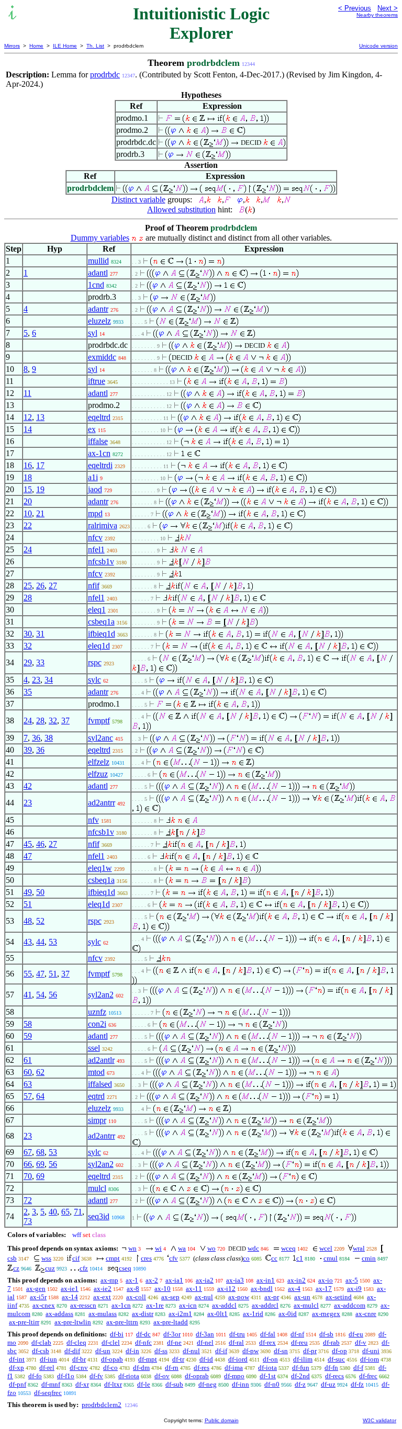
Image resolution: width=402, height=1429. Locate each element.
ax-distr (142, 1314)
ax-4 (294, 1288)
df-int (17, 1359)
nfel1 (96, 549)
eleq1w (100, 868)
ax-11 (194, 1288)
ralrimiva (102, 525)
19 (40, 489)
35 (28, 691)
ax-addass (59, 1314)
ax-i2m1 (180, 1314)
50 (40, 892)
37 (65, 720)
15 (28, 489)
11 (27, 393)
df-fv (96, 1376)
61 (28, 1060)
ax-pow (238, 1297)
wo (211, 1248)
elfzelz (98, 761)
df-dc (143, 1334)
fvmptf (99, 720)
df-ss (161, 1351)
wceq (288, 1248)
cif (76, 1258)
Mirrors (12, 46)
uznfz (97, 1011)
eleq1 (97, 609)
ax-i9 (354, 1288)
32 (28, 645)
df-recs (334, 1376)
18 (28, 477)
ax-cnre (365, 1314)
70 (28, 1176)
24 (28, 549)
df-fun (300, 1367)
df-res (201, 1367)
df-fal (267, 1334)
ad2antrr (101, 802)
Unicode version (378, 46)
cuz (50, 1268)
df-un (102, 1351)
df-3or (172, 1334)
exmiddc (102, 357)
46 (40, 844)
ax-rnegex (326, 1314)
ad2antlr (101, 1060)
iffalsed (100, 1084)
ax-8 (133, 1288)
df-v (360, 1342)
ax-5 (351, 1280)
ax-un (302, 1297)
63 (28, 1084)
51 (28, 904)
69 (40, 1164)
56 (53, 994)
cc (274, 1258)
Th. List (95, 46)
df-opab (112, 1359)
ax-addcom (349, 1305)
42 (28, 785)
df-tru (237, 1334)
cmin (369, 1258)
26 (40, 585)
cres (146, 1258)
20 (28, 501)
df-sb (326, 1334)
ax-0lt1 (217, 1314)
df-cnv (79, 1367)
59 (28, 1035)
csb (12, 1258)
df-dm (141, 1367)
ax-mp (109, 1280)
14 (28, 429)
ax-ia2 (205, 1280)
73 (28, 1221)
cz (16, 1268)
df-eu (356, 1334)
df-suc (336, 1359)
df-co (110, 1367)
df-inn (240, 1384)
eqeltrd (99, 417)
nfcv (95, 537)
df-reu (299, 1342)
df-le (143, 1384)
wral (359, 1248)
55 (28, 973)
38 (48, 737)
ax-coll (136, 1297)
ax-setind (339, 1297)
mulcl (97, 1188)
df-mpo (234, 1376)
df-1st (268, 1376)
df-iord (238, 1359)
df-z (300, 1384)
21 (40, 513)
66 (28, 1164)
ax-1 (132, 1280)
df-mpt (147, 1359)
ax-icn (188, 1305)
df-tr (178, 1359)
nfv (93, 819)
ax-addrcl (265, 1305)
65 (65, 1211)
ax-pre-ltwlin (72, 1322)
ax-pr (271, 1297)
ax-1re (155, 1305)
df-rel (46, 1367)
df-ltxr (113, 1384)
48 (28, 920)
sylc (94, 679)
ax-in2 (296, 1280)
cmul (330, 1258)
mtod (96, 1072)
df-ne (174, 1342)
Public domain (222, 1420)
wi (158, 1248)
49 (28, 892)
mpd (95, 513)
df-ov (162, 1376)
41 (28, 994)
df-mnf (50, 1384)
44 (40, 941)
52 (40, 920)
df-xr (82, 1384)
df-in (132, 1351)
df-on (270, 1359)
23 (36, 679)
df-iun (48, 1359)
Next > (387, 8)
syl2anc (100, 737)
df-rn (171, 1367)
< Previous (354, 8)
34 (48, 679)
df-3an (205, 1334)
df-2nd (300, 1376)
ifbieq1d (101, 633)
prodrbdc (105, 74)
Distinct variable (138, 199)
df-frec (368, 1376)
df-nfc (143, 1342)
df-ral (236, 1342)
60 (28, 1072)
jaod (95, 489)
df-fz (357, 1384)
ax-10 (162, 1288)
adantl (98, 272)
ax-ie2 (102, 1288)
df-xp (16, 1367)
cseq (125, 1268)
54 (40, 994)
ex (92, 429)
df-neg (207, 1384)
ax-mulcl (306, 1305)
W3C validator (379, 1420)
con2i (97, 1023)
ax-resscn (83, 1305)
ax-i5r (38, 1297)
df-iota (267, 1367)
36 (36, 737)
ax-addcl (224, 1305)
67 (28, 1152)
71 (78, 1211)
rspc (95, 662)
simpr (97, 1120)
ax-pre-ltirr (24, 1322)
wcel (325, 1248)
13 (40, 417)
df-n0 (272, 1384)
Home (36, 46)
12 (28, 417)
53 (53, 941)
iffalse (98, 441)
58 (28, 1023)
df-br (79, 1359)
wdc (253, 1248)
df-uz (328, 1384)
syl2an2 (101, 994)
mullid (98, 260)
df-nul (191, 1351)
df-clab (41, 1342)
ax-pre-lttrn (122, 1322)
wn (132, 1248)
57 (28, 1096)
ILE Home (65, 46)
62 (40, 1072)
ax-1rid (253, 1314)
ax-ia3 (235, 1280)
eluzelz (99, 320)
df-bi (117, 1334)
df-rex (267, 1342)
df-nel (205, 1342)
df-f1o (65, 1376)
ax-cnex (43, 1305)
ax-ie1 (70, 1288)
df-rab (331, 1342)
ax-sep (170, 1297)
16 (28, 465)
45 (28, 844)
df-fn (331, 1367)
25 (28, 585)
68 (40, 1152)
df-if (221, 1351)
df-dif (72, 1351)
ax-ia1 (174, 1280)
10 (28, 513)
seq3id (98, 1216)
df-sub (174, 1384)
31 (40, 633)
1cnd (96, 284)
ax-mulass (102, 1314)
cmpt (113, 1258)
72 (28, 1200)
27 (53, 585)
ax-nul (204, 1297)
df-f (358, 1367)
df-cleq (76, 1342)
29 (28, 662)
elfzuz (98, 773)
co (246, 1258)
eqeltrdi (100, 465)
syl (92, 332)
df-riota (128, 1376)
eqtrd (96, 1096)
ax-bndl (262, 1288)
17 (40, 465)
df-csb (40, 1351)
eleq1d (99, 645)
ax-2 (152, 1280)
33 (40, 662)
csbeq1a (101, 621)
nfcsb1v (101, 561)
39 (28, 749)
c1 (299, 1258)
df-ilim (302, 1359)
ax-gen (36, 1288)
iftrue (96, 381)
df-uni (370, 1351)
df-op (339, 1351)
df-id (206, 1359)
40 (53, 1211)
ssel (94, 1048)
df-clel (111, 1342)
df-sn (281, 1351)
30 (28, 633)
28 (28, 597)
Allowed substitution (181, 209)
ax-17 (324, 1288)
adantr (98, 308)
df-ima (234, 1367)
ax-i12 (226, 1288)
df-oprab (197, 1376)
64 (40, 1096)
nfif (93, 585)
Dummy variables (100, 237)
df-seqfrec (48, 1393)
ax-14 (70, 1297)
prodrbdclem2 (101, 1405)
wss (46, 1258)
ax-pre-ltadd (170, 1322)
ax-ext (102, 1297)
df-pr (310, 1351)
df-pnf (17, 1384)
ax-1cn (99, 453)
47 (28, 856)
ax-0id (287, 1314)
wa (182, 1248)
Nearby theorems (377, 15)
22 (28, 525)
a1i (93, 477)
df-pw (250, 1351)
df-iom (369, 1359)
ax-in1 (265, 1280)
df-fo (35, 1376)
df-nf (297, 1334)
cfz (84, 1268)
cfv (173, 1258)
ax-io (325, 1280)
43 (28, 941)
